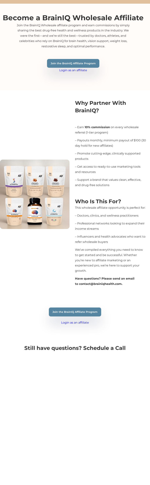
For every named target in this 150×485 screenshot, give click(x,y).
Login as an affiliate (73, 70)
